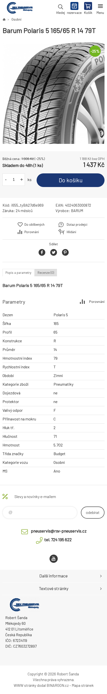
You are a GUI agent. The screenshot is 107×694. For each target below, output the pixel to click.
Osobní (16, 19)
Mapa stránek (83, 685)
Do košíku (71, 180)
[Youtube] (54, 559)
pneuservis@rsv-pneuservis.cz (59, 530)
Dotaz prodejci (77, 224)
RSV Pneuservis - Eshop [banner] (19, 8)
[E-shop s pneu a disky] (3, 19)
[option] (53, 93)
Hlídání (71, 232)
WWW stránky (25, 685)
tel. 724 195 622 (58, 539)
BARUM (77, 210)
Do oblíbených (34, 224)
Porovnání (31, 232)
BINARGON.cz (58, 685)
